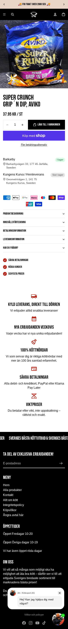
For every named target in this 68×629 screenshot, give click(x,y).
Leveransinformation (13, 239)
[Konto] (55, 14)
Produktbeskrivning (13, 213)
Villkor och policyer (34, 614)
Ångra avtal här (13, 515)
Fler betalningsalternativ (34, 144)
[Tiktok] (44, 623)
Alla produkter (12, 490)
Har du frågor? (10, 248)
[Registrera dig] (61, 463)
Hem (6, 485)
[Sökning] (12, 14)
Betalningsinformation (14, 231)
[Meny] (4, 14)
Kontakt (8, 495)
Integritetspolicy (13, 505)
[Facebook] (24, 623)
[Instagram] (30, 623)
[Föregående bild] (4, 4)
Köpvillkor (9, 510)
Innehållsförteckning (14, 222)
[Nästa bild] (64, 4)
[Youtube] (37, 623)
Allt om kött (10, 500)
